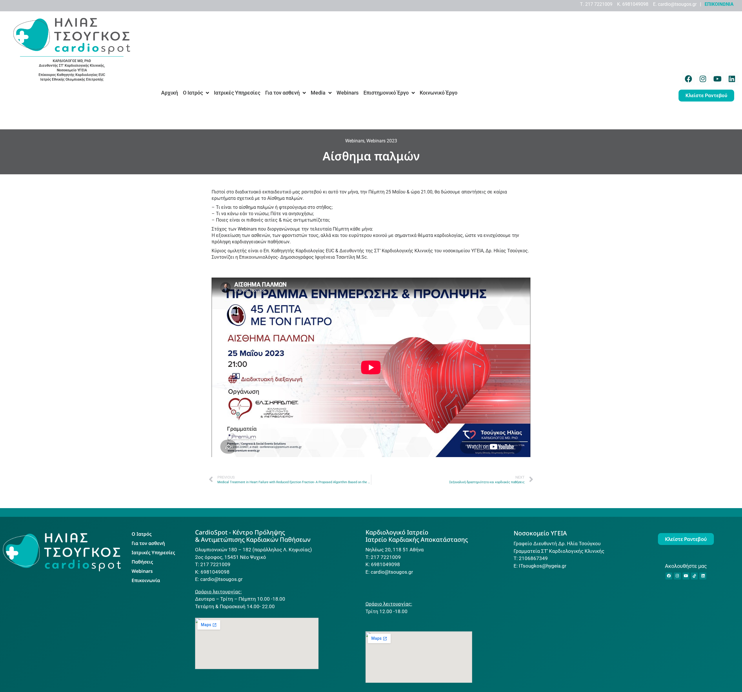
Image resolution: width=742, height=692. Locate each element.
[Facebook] (688, 78)
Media (318, 93)
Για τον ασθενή (282, 93)
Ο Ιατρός (193, 93)
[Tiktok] (694, 576)
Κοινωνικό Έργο (438, 93)
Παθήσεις (142, 562)
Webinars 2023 (381, 141)
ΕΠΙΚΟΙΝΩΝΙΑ (719, 4)
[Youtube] (717, 78)
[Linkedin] (732, 78)
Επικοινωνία (146, 580)
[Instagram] (703, 78)
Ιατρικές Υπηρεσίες (237, 93)
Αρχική (169, 93)
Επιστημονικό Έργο (386, 93)
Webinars (348, 93)
